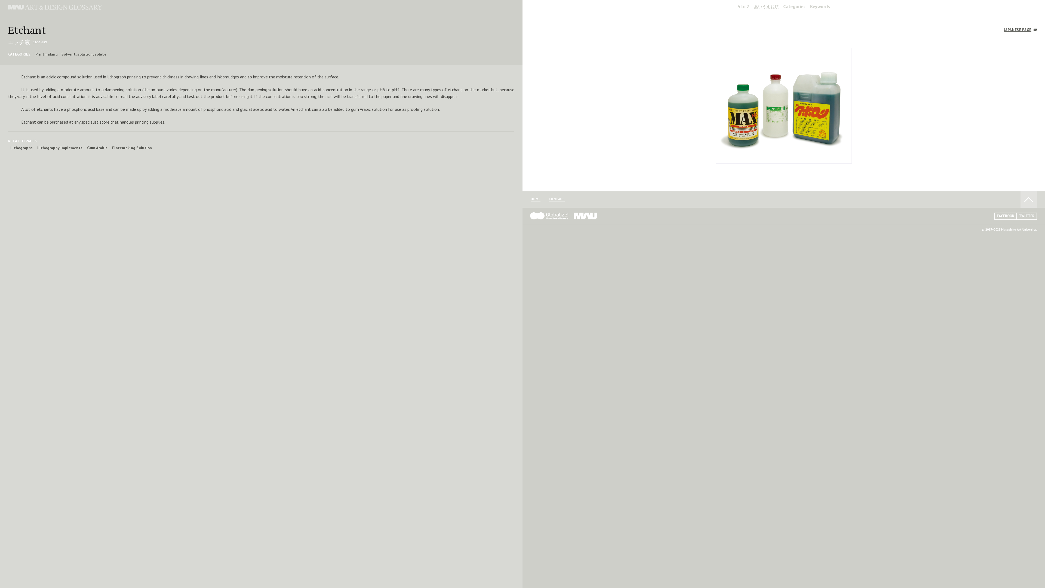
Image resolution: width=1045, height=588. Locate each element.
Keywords (820, 6)
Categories (794, 6)
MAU (586, 215)
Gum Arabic (97, 147)
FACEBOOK (1005, 216)
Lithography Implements (59, 147)
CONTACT (556, 199)
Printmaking (46, 54)
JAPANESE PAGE (1017, 29)
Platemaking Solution (132, 147)
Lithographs (21, 147)
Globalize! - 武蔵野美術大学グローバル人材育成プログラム (549, 215)
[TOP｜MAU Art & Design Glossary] (55, 8)
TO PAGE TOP (1029, 199)
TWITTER (1026, 216)
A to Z (743, 6)
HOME (535, 199)
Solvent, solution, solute (84, 54)
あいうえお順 (766, 7)
